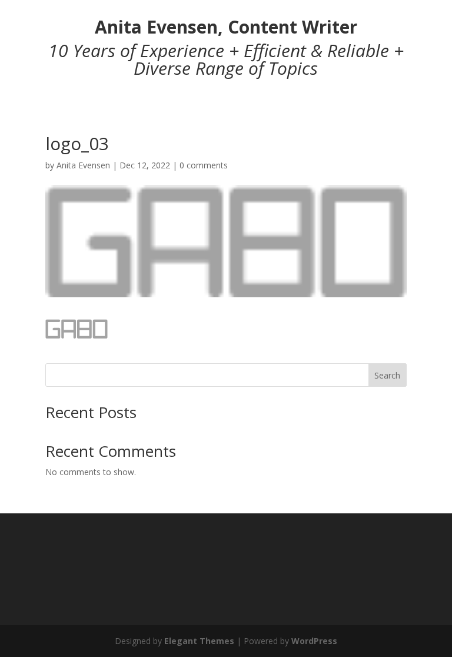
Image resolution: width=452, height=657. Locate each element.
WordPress (314, 640)
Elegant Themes (199, 640)
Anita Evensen (83, 165)
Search (387, 375)
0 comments (204, 165)
